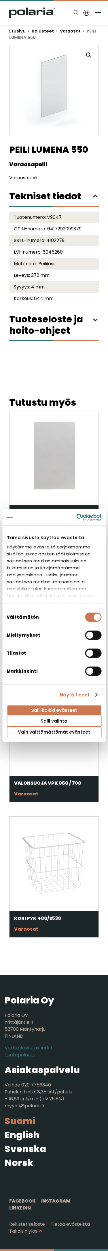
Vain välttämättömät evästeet (54, 732)
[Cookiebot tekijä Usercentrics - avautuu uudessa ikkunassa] (76, 517)
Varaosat (70, 31)
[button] (89, 55)
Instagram (55, 1201)
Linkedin (20, 1208)
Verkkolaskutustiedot (29, 1047)
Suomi (20, 1120)
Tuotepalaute (20, 1054)
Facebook (22, 1201)
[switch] (93, 635)
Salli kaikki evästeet (54, 710)
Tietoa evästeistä (70, 1224)
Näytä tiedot (75, 695)
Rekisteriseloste (27, 1224)
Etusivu (17, 31)
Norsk (19, 1162)
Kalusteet (43, 31)
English (22, 1134)
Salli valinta (54, 721)
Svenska (25, 1148)
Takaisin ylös (23, 1231)
